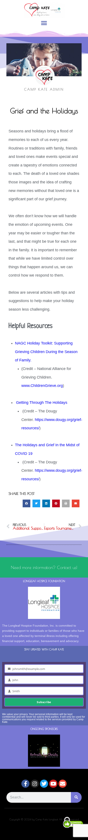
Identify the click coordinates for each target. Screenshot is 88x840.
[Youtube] (53, 784)
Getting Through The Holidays (41, 402)
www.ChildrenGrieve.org (42, 385)
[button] (44, 23)
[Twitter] (44, 784)
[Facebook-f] (25, 784)
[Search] (76, 797)
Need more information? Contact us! (44, 567)
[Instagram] (35, 784)
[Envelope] (63, 784)
